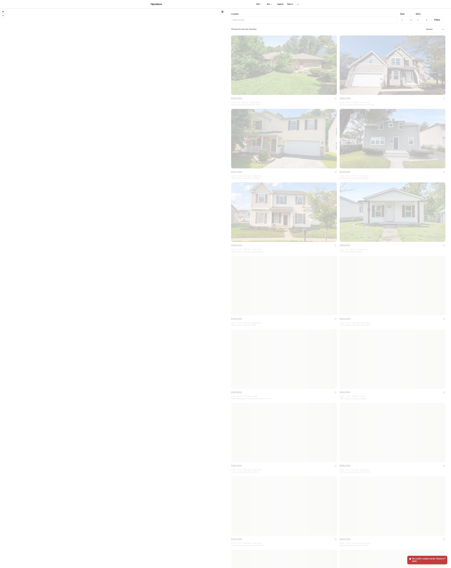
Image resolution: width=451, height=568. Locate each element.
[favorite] (335, 98)
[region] (113, 288)
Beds (402, 14)
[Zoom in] (3, 12)
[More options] (297, 4)
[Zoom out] (3, 15)
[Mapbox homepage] (6, 566)
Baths (418, 14)
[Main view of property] (284, 65)
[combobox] (406, 20)
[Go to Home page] (156, 4)
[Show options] (411, 20)
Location (235, 14)
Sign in (290, 4)
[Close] (445, 566)
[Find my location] (222, 12)
